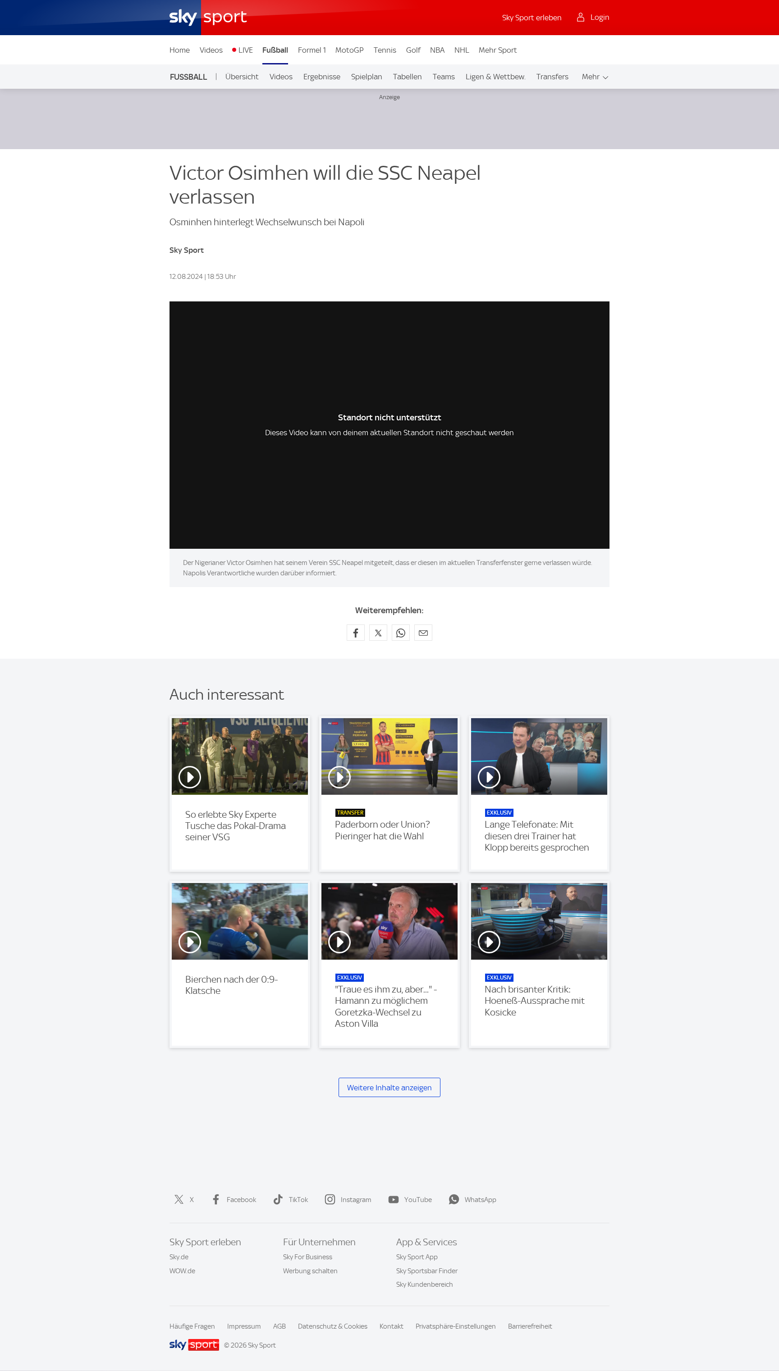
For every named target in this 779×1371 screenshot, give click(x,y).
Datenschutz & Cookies (332, 1326)
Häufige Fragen (192, 1326)
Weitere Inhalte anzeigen (389, 1087)
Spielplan (366, 76)
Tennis (385, 50)
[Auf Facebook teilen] (356, 632)
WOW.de (182, 1271)
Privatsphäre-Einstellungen (456, 1326)
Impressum (244, 1326)
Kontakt (391, 1326)
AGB (279, 1326)
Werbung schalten (310, 1271)
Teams (444, 76)
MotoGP (349, 50)
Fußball (275, 50)
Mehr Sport (498, 50)
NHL (461, 50)
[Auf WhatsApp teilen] (401, 632)
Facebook (241, 1200)
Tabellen (407, 76)
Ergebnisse (321, 76)
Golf (413, 50)
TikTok (298, 1200)
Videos (211, 50)
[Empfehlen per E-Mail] (423, 632)
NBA (437, 50)
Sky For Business (307, 1257)
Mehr (591, 76)
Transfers (552, 76)
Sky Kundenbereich (424, 1284)
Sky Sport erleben (532, 17)
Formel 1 (312, 50)
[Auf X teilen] (378, 632)
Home (180, 50)
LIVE (245, 50)
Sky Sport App (417, 1257)
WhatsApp (480, 1200)
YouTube (418, 1200)
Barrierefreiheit (530, 1326)
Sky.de (179, 1257)
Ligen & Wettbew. (496, 76)
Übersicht (242, 76)
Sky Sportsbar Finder (427, 1271)
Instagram (356, 1200)
